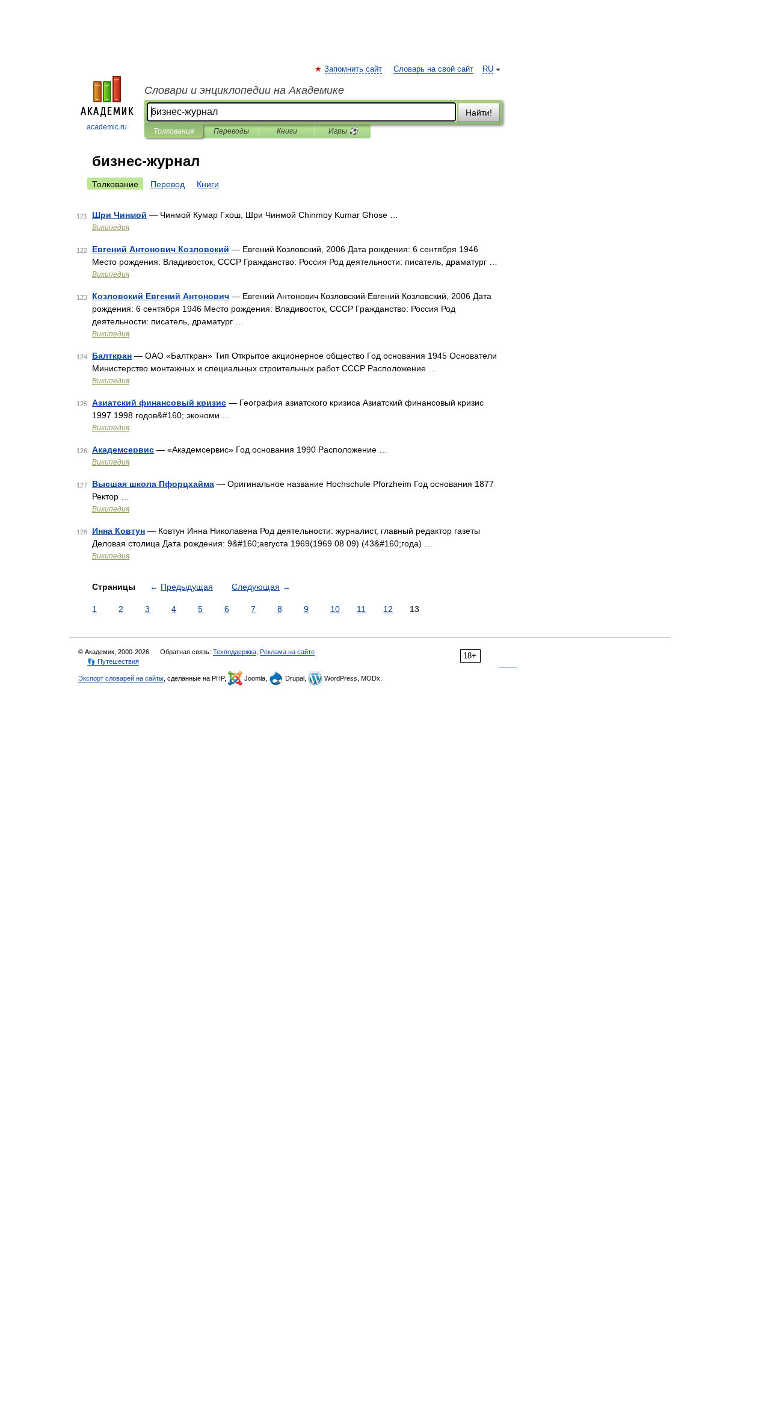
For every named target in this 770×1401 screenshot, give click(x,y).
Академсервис (123, 449)
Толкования (173, 131)
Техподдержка (234, 651)
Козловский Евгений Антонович (160, 296)
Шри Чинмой (119, 215)
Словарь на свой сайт (433, 69)
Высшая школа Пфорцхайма (153, 484)
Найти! (479, 112)
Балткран (112, 355)
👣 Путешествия (113, 661)
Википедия (110, 227)
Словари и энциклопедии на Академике (244, 90)
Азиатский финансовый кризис (159, 402)
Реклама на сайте (287, 651)
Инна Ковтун (118, 531)
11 (361, 609)
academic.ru (107, 127)
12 (388, 609)
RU (487, 69)
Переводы (231, 131)
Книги (287, 131)
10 (335, 609)
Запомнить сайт (353, 69)
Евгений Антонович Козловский (160, 249)
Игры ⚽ (343, 131)
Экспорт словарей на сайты (121, 678)
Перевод (167, 184)
